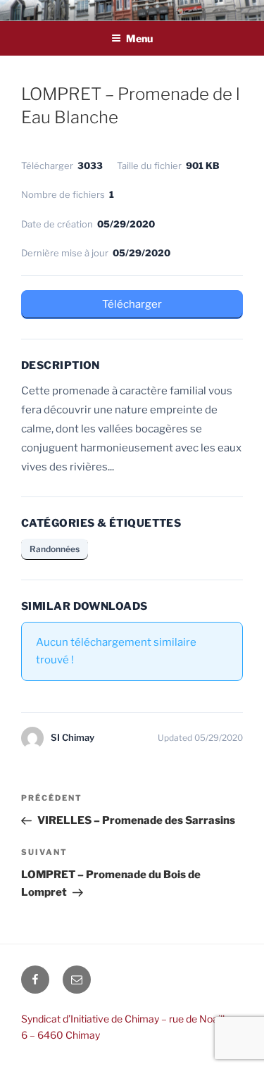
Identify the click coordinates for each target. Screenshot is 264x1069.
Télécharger (132, 304)
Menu (139, 38)
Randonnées (55, 549)
